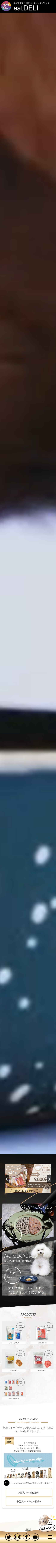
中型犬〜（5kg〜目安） (29, 1501)
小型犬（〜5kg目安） (29, 1492)
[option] (28, 1179)
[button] (7, 1179)
